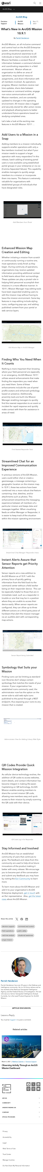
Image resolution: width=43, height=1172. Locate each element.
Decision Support (4, 22)
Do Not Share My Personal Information (16, 1166)
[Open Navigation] (40, 3)
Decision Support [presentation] (31, 1061)
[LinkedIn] (38, 1084)
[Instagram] (33, 1089)
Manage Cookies (9, 1160)
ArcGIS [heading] (4, 1098)
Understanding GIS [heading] (9, 1107)
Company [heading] (5, 1112)
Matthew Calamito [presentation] (18, 1061)
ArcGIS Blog (7, 9)
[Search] (35, 3)
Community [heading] (6, 1103)
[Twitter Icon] (17, 920)
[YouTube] (38, 1089)
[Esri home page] (6, 3)
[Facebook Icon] (22, 920)
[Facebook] (28, 1084)
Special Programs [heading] (8, 1117)
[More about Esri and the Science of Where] (6, 1089)
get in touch (29, 893)
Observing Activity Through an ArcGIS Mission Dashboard (19, 1066)
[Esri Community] (28, 1089)
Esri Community (22, 878)
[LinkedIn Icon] (26, 920)
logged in (13, 1020)
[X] (33, 1084)
